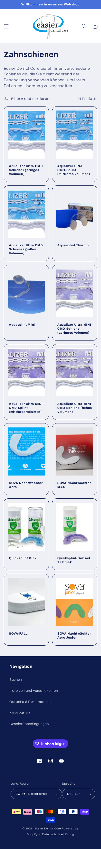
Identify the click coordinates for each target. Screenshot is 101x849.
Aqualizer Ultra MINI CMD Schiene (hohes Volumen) (74, 408)
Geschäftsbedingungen (29, 724)
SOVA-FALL (18, 633)
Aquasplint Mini (22, 324)
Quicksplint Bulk (23, 558)
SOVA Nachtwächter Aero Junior (74, 635)
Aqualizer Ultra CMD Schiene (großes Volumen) (26, 249)
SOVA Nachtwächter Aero (26, 485)
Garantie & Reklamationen (31, 702)
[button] (6, 26)
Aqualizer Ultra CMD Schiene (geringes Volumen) (26, 170)
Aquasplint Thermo (73, 245)
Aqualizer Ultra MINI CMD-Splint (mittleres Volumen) (26, 408)
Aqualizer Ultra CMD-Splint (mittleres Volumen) (73, 170)
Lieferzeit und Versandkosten (33, 691)
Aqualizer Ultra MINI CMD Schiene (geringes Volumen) (74, 328)
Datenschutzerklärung (58, 834)
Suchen (15, 679)
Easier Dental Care (48, 828)
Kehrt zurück (20, 713)
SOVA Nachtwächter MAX (74, 485)
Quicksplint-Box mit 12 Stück (73, 560)
